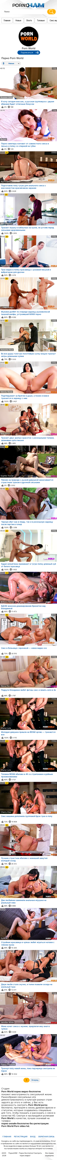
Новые (18, 20)
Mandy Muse (6, 392)
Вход (32, 1136)
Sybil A (4, 938)
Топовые (41, 20)
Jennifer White (7, 1022)
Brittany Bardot (7, 602)
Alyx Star (5, 181)
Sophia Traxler (7, 476)
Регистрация (20, 1136)
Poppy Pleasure (8, 1064)
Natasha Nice (7, 349)
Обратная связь (46, 1136)
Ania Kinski (5, 433)
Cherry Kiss (6, 812)
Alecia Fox (5, 686)
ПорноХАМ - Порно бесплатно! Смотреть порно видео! (25, 1154)
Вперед (35, 1080)
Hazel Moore (6, 265)
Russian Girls (6, 97)
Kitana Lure (6, 728)
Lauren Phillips (7, 307)
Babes (3, 139)
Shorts (29, 20)
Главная (7, 20)
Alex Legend (6, 223)
